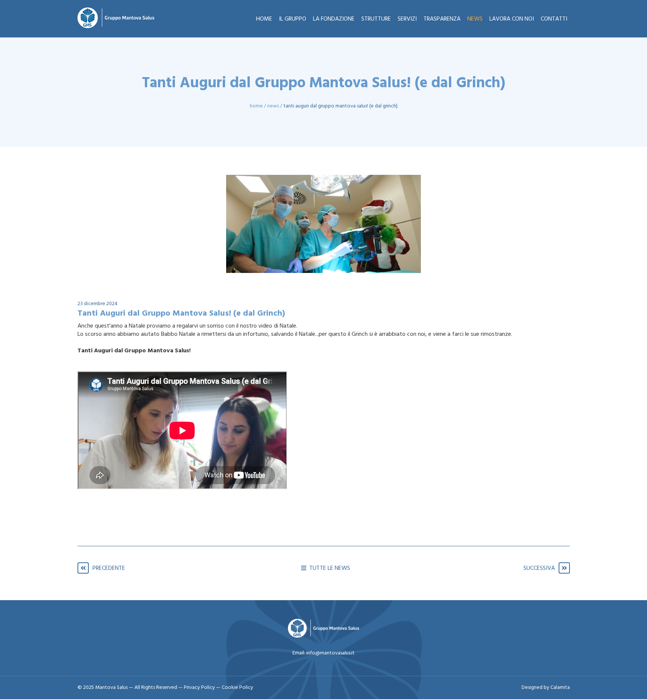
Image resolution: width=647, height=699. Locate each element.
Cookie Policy (237, 687)
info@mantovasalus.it (330, 653)
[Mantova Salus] (116, 18)
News (273, 106)
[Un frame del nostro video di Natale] (323, 224)
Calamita (560, 687)
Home (256, 106)
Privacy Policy (200, 687)
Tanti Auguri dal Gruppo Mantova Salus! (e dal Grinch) (340, 106)
